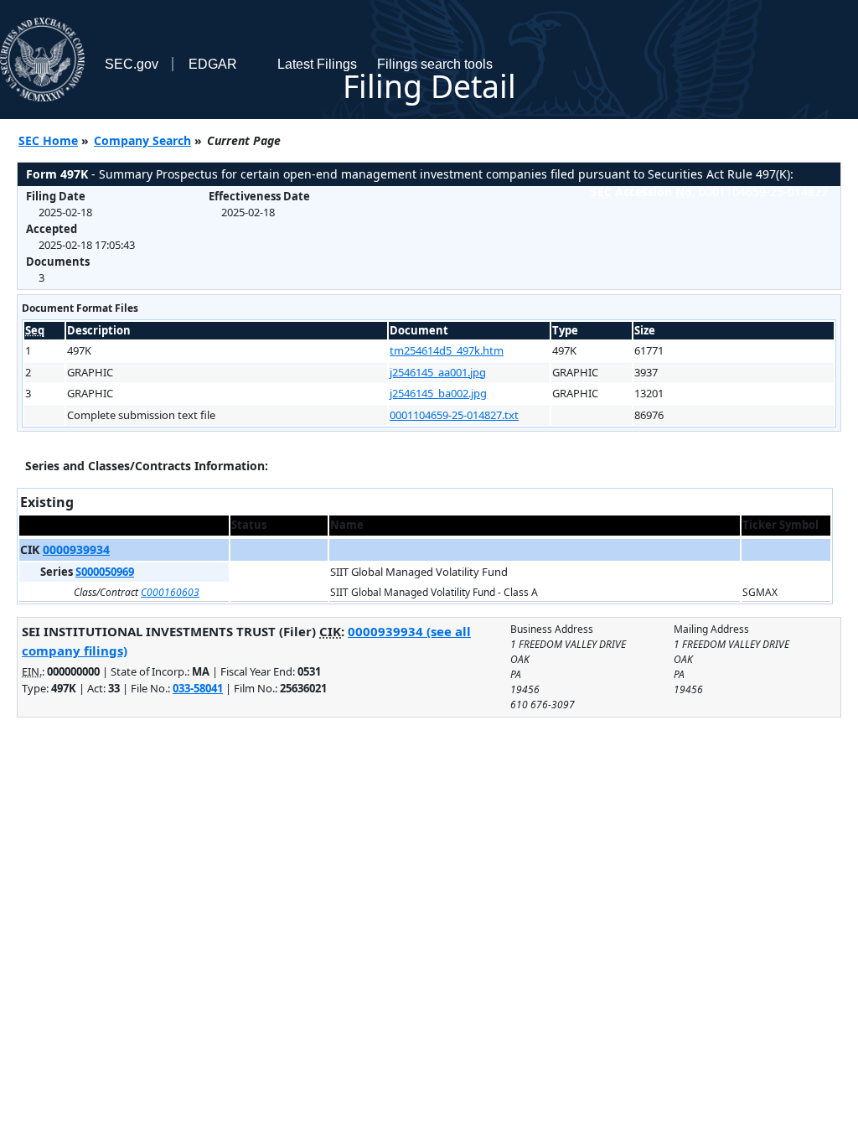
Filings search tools (435, 64)
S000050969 (104, 571)
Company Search (142, 140)
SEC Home (48, 140)
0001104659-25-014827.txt (454, 414)
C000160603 (170, 592)
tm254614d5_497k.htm (447, 350)
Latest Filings (317, 64)
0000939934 (76, 549)
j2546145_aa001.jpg (438, 372)
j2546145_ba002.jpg (438, 393)
